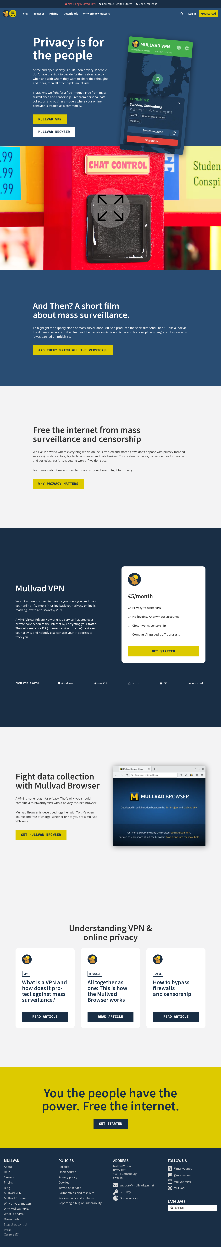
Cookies (64, 1182)
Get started (208, 13)
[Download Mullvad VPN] (156, 95)
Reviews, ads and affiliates (76, 1198)
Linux (135, 683)
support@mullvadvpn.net (137, 1185)
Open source (67, 1172)
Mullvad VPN (49, 119)
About (8, 1167)
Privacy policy (68, 1177)
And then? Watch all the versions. (73, 350)
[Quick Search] (182, 13)
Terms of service (70, 1188)
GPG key (125, 1192)
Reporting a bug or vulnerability (80, 1203)
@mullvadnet (183, 1168)
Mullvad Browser (54, 132)
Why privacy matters (96, 13)
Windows (67, 683)
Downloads (70, 13)
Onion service (129, 1198)
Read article (45, 1016)
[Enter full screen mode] (110, 208)
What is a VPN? (14, 1214)
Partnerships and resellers (76, 1193)
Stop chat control (15, 1224)
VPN (25, 13)
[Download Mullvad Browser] (159, 806)
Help (7, 1172)
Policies (64, 1167)
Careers (9, 1234)
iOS (165, 683)
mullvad (179, 1188)
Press (7, 1230)
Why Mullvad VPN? (16, 1209)
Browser (38, 13)
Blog (7, 1188)
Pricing (53, 13)
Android (197, 683)
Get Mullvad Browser (41, 834)
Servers (9, 1177)
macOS (102, 683)
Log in (192, 13)
